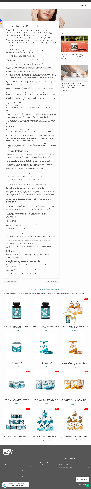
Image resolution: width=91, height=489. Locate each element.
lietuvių (45, 0)
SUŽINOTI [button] (22, 458)
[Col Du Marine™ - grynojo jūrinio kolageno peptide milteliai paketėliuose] (45, 346)
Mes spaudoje (23, 472)
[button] (32, 5)
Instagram (5, 464)
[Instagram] (1, 22)
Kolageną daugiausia (12, 156)
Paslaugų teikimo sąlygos (43, 462)
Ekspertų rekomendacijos (26, 466)
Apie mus (22, 474)
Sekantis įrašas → (53, 281)
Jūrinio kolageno (11, 233)
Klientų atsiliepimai (24, 464)
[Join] (88, 467)
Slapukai (39, 468)
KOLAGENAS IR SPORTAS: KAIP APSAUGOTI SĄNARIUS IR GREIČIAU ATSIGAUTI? (73, 56)
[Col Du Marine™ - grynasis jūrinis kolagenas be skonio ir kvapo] (16, 346)
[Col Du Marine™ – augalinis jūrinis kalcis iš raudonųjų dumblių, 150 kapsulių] (16, 311)
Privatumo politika (41, 464)
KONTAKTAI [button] (6, 458)
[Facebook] (1, 20)
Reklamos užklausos (7, 472)
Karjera (4, 470)
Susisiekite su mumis (8, 462)
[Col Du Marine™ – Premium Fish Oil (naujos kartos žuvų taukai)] (45, 311)
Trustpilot (22, 470)
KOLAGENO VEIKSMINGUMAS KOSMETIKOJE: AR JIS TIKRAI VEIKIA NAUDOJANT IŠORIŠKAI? (73, 85)
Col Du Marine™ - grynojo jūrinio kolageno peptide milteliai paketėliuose (16, 485)
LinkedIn (5, 468)
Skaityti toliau (64, 60)
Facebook (5, 466)
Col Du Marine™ (81, 484)
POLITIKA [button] (39, 458)
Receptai (22, 476)
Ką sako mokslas (24, 462)
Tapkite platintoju (7, 474)
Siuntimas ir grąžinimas (42, 466)
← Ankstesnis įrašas (10, 281)
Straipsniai (22, 468)
